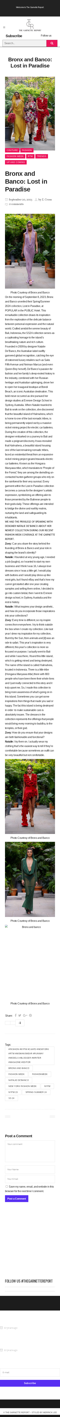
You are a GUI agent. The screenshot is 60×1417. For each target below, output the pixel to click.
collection (16, 306)
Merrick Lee (50, 1412)
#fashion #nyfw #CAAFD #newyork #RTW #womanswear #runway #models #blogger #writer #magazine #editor (28, 1055)
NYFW (47, 1086)
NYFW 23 (13, 1092)
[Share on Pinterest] (30, 1015)
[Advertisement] (30, 1242)
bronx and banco (18, 1068)
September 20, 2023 (20, 200)
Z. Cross (47, 200)
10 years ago (10, 1328)
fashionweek (40, 1074)
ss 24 (11, 1098)
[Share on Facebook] (15, 1015)
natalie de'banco (18, 1080)
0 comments (16, 204)
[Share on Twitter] (19, 1015)
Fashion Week (16, 1074)
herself (21, 369)
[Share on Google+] (25, 1015)
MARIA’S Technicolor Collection (17, 1321)
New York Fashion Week (22, 1086)
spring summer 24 (36, 1092)
